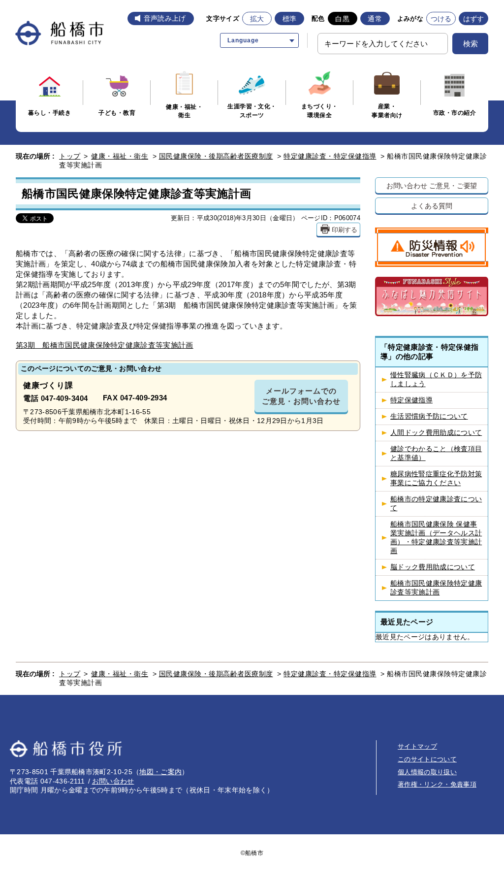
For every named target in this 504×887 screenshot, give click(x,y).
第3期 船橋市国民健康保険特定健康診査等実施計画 (104, 345)
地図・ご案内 (160, 772)
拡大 (257, 18)
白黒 (342, 18)
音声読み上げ (165, 18)
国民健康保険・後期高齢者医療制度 (216, 156)
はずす (473, 18)
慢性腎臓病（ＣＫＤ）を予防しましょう (436, 379)
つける (441, 18)
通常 (375, 18)
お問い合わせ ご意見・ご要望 (431, 185)
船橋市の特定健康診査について (436, 503)
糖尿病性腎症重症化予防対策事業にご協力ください (436, 478)
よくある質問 (431, 205)
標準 (290, 18)
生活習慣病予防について (429, 416)
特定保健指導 (411, 400)
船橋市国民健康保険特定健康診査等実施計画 (436, 588)
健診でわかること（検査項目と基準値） (436, 453)
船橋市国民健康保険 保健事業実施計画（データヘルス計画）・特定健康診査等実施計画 (436, 538)
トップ (70, 156)
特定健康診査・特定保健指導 (330, 156)
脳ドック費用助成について (432, 567)
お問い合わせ (113, 781)
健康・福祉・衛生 (119, 156)
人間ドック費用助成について (436, 432)
